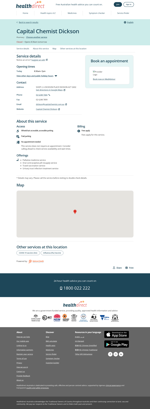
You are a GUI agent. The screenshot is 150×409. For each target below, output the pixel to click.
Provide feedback (23, 376)
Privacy (19, 363)
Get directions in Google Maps (49, 90)
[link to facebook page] (110, 354)
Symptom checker (97, 13)
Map (54, 48)
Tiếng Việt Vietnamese (83, 354)
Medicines (72, 13)
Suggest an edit (38, 60)
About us (20, 380)
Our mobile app (23, 341)
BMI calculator (51, 341)
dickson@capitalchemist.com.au (50, 104)
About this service (41, 48)
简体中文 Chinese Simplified (86, 345)
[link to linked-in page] (121, 354)
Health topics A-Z (47, 13)
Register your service (25, 354)
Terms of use (22, 358)
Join (117, 4)
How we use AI (22, 367)
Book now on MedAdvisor (104, 79)
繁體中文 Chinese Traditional (86, 350)
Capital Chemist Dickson (46, 109)
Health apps (50, 345)
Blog (47, 337)
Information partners (25, 350)
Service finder (123, 13)
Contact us (21, 371)
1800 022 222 (76, 288)
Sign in (128, 4)
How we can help (23, 337)
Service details (23, 48)
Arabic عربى (79, 337)
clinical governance (113, 385)
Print (131, 267)
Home (25, 13)
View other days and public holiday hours (35, 76)
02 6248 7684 (41, 95)
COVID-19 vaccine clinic (28, 253)
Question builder (52, 363)
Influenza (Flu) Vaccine (52, 253)
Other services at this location (73, 48)
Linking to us (21, 345)
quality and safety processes (37, 388)
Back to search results (28, 22)
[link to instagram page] (115, 354)
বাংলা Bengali (79, 341)
